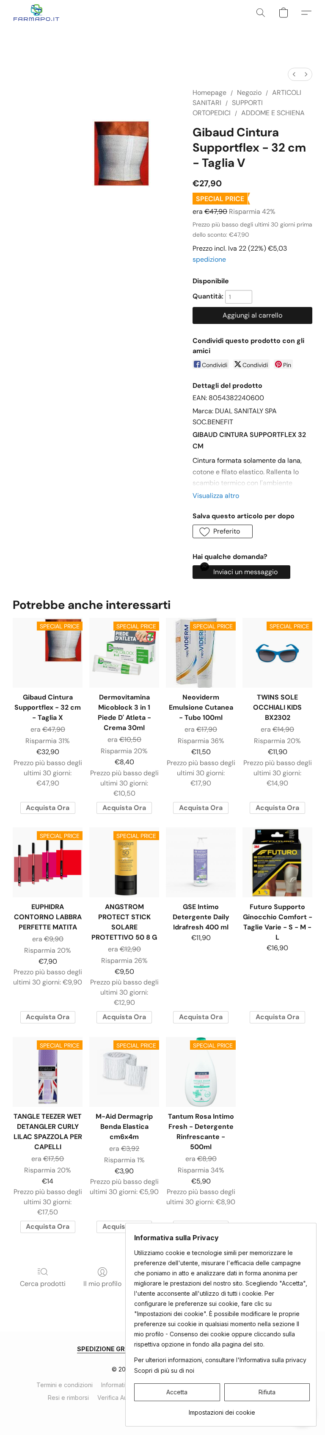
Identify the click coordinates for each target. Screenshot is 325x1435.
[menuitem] (294, 74)
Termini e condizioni (64, 1384)
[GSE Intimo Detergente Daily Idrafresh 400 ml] (201, 862)
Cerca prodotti (43, 1283)
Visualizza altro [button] (216, 495)
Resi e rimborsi (68, 1397)
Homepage (209, 92)
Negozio (249, 92)
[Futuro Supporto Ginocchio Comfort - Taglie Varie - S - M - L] (277, 862)
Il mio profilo (102, 1283)
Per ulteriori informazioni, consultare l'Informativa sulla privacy (220, 1359)
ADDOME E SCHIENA (273, 112)
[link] (222, 1409)
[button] (37, 12)
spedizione (209, 259)
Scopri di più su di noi (164, 1370)
